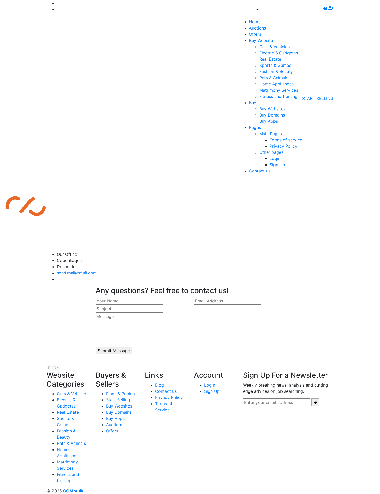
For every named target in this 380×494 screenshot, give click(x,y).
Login (275, 158)
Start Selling (317, 98)
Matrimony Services (278, 90)
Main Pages (270, 133)
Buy (252, 102)
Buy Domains (272, 115)
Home (255, 21)
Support (65, 3)
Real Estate (270, 59)
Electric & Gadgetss (278, 52)
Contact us (259, 170)
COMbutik (72, 490)
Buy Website (261, 40)
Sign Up (277, 164)
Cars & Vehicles (274, 46)
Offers (255, 34)
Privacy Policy (283, 146)
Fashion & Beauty (276, 71)
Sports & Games (275, 65)
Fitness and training (278, 96)
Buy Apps (268, 121)
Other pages (271, 152)
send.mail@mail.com (77, 272)
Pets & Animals (273, 77)
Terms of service (286, 139)
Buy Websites (272, 108)
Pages (255, 127)
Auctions (257, 28)
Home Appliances (276, 83)
